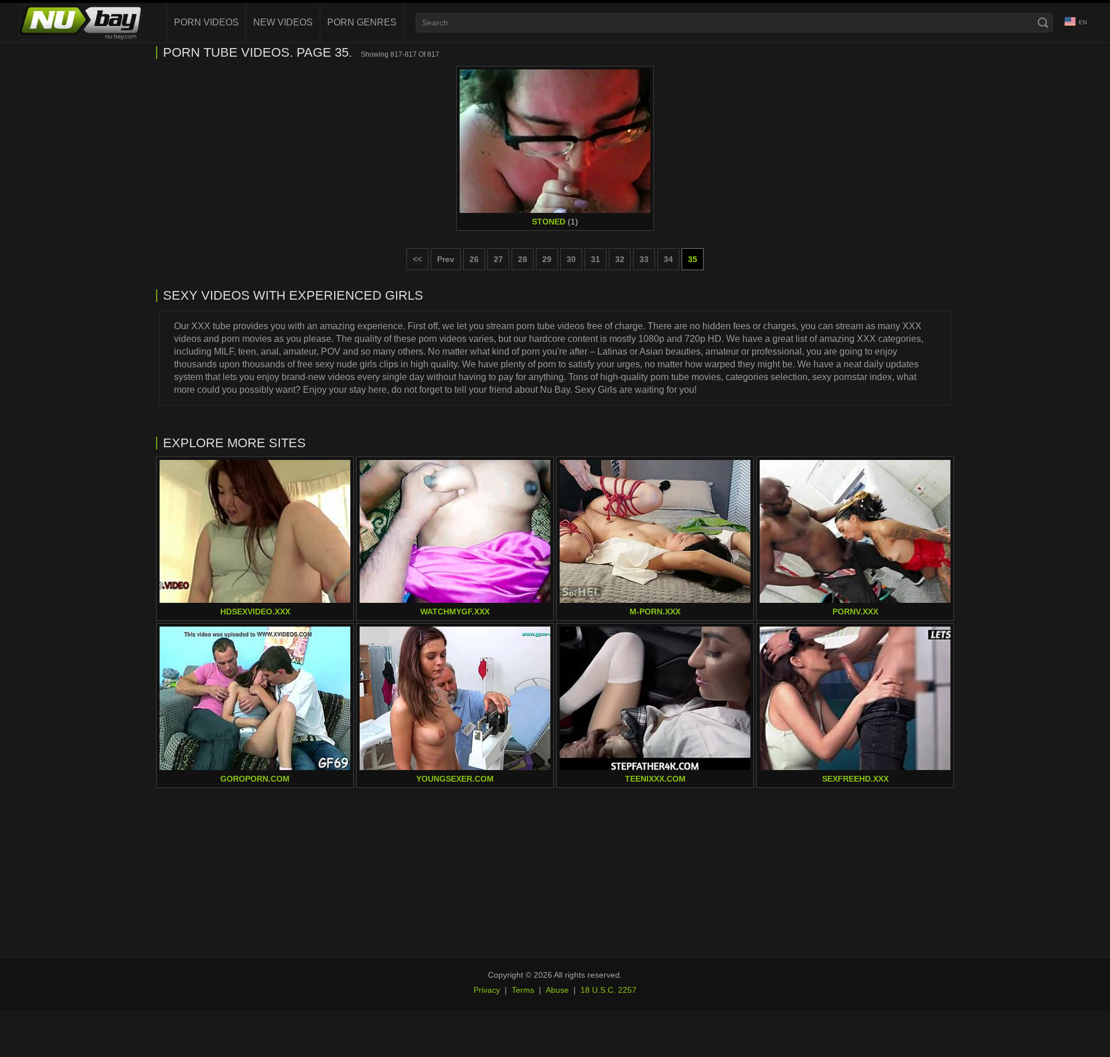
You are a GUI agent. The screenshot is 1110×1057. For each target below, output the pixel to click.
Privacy (486, 990)
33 (644, 259)
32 (619, 259)
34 (668, 259)
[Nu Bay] (80, 22)
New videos (283, 22)
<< (417, 259)
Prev (445, 259)
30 (571, 259)
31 (595, 259)
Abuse (557, 990)
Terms (523, 990)
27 (498, 259)
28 (522, 259)
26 (474, 259)
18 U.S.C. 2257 (608, 990)
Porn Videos (206, 22)
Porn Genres (362, 22)
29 (547, 259)
